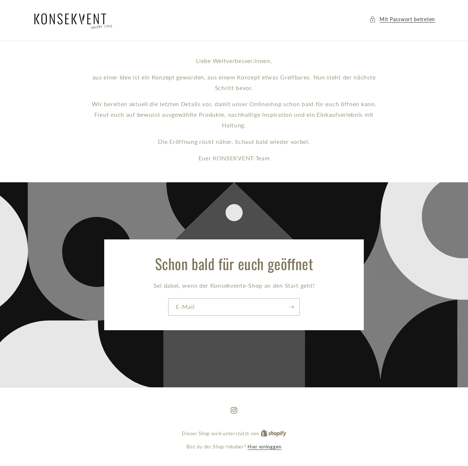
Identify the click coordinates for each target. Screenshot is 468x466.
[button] (402, 19)
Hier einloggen (265, 447)
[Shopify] (273, 433)
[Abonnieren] (291, 307)
